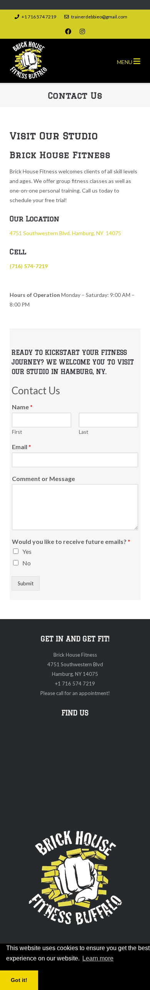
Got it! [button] (19, 980)
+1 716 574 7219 (39, 17)
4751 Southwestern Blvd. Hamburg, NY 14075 (65, 233)
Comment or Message (43, 478)
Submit (25, 583)
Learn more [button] (97, 958)
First (17, 432)
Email (21, 446)
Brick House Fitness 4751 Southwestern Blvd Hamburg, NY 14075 (75, 664)
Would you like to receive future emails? (71, 541)
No (26, 563)
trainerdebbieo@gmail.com (99, 17)
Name (22, 406)
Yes (27, 551)
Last (83, 432)
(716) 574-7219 (29, 266)
